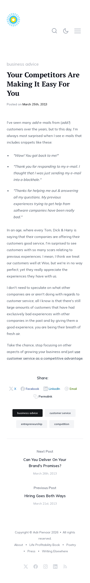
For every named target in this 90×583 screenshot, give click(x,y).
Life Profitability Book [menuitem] (44, 545)
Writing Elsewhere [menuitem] (55, 551)
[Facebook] (35, 566)
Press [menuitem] (31, 551)
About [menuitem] (18, 545)
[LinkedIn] (55, 566)
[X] (25, 566)
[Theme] (66, 30)
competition (61, 424)
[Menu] (78, 30)
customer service (60, 413)
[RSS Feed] (64, 566)
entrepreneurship (31, 424)
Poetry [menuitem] (71, 545)
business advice (23, 64)
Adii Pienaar (41, 532)
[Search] (54, 30)
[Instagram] (45, 566)
